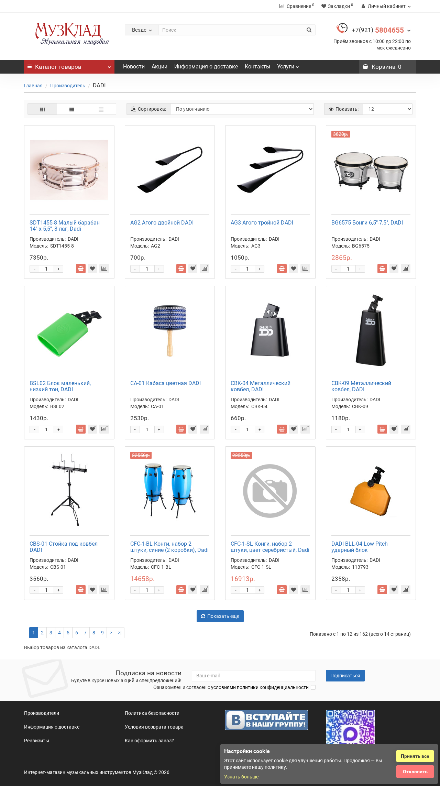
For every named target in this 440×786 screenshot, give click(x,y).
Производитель (67, 85)
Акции (159, 66)
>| (119, 632)
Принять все (415, 756)
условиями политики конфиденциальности (260, 687)
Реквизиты (36, 740)
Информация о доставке (206, 66)
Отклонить (415, 771)
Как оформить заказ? (149, 740)
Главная (33, 85)
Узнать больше (241, 776)
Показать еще (223, 616)
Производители (41, 713)
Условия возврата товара (154, 727)
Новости (134, 66)
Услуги (285, 66)
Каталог (58, 66)
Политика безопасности (152, 713)
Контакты (257, 66)
